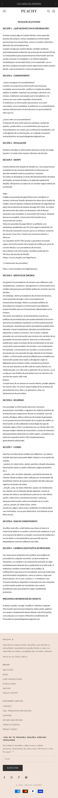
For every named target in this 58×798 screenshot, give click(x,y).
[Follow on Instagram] (11, 777)
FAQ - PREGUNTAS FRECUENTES (17, 710)
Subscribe (13, 768)
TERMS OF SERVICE (11, 724)
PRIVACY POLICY (10, 729)
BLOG (5, 674)
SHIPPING (7, 715)
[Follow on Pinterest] (18, 777)
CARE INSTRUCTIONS (12, 679)
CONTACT (7, 706)
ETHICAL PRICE (9, 683)
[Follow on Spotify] (26, 777)
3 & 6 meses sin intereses (29, 4)
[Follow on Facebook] (4, 777)
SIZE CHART (8, 669)
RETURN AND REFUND (13, 720)
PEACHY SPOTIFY (10, 693)
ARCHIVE (7, 688)
